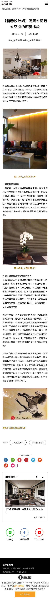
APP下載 (6, 568)
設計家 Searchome (7, 4)
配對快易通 (15, 568)
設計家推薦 (8, 564)
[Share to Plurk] (40, 460)
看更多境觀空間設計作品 (14, 427)
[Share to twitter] (33, 460)
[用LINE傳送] (13, 460)
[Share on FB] (6, 460)
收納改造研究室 (9, 572)
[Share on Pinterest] (26, 460)
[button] (36, 477)
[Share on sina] (6, 465)
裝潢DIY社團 (22, 572)
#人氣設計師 (18, 442)
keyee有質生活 (28, 568)
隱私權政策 (19, 585)
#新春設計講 (37, 442)
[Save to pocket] (19, 460)
